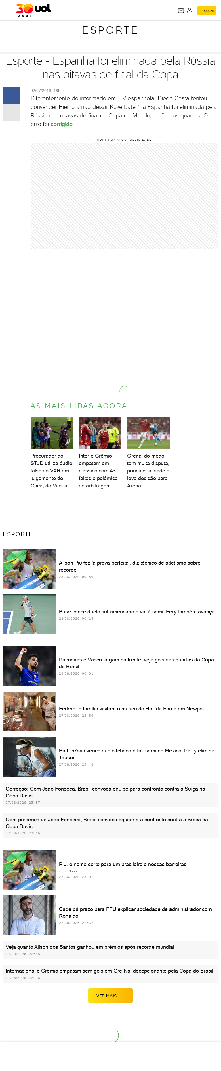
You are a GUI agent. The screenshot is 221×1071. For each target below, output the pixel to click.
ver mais (106, 995)
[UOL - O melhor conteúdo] (34, 10)
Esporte (110, 30)
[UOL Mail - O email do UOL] (181, 10)
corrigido (62, 124)
